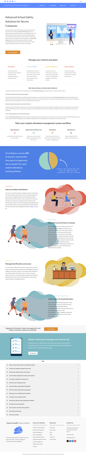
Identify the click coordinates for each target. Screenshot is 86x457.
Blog (51, 432)
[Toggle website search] (80, 5)
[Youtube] (75, 441)
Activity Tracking (32, 66)
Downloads (52, 427)
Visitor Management (52, 66)
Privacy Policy (53, 439)
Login (81, 1)
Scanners (35, 446)
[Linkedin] (73, 441)
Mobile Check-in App (38, 444)
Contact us (32, 206)
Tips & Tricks (52, 430)
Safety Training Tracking (38, 437)
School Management (37, 432)
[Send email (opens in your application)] (15, 1)
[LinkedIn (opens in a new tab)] (10, 1)
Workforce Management (38, 430)
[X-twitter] (68, 441)
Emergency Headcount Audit (39, 439)
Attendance (11, 66)
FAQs (51, 434)
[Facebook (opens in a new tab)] (7, 1)
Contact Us (52, 437)
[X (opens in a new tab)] (5, 1)
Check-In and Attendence (39, 427)
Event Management (37, 434)
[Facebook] (70, 441)
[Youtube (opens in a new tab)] (12, 1)
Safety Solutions (69, 66)
